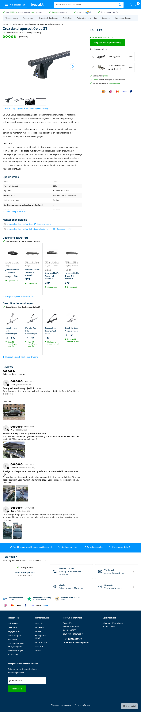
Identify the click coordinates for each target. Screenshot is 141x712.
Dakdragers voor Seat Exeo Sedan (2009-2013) (44, 24)
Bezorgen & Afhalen (40, 637)
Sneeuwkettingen (16, 650)
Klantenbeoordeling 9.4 (109, 12)
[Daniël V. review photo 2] (22, 493)
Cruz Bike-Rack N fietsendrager (71, 329)
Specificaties (22, 108)
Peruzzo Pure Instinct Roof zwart (50, 331)
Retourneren (41, 642)
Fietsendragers (14, 635)
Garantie (39, 646)
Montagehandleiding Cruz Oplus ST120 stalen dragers (29, 224)
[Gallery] (42, 72)
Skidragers (106, 18)
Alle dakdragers (11, 18)
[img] (17, 381)
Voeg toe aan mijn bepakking (107, 42)
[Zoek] (120, 5)
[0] (136, 4)
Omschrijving (9, 108)
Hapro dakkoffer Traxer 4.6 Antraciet (52, 276)
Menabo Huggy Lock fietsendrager (12, 331)
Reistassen (12, 639)
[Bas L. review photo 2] (17, 530)
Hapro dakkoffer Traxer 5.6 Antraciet (72, 276)
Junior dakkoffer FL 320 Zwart (12, 270)
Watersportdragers (123, 18)
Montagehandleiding (39, 108)
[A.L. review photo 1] (14, 450)
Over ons (39, 623)
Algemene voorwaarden (61, 705)
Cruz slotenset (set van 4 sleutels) (116, 67)
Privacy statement (82, 705)
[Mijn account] (130, 4)
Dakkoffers (67, 18)
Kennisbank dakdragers (48, 18)
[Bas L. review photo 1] (7, 530)
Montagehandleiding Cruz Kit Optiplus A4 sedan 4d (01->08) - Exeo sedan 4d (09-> (40, 229)
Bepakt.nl (6, 24)
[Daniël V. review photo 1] (9, 493)
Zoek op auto (28, 18)
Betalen (38, 631)
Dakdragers (18, 24)
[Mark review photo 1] (14, 412)
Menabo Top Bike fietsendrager (31, 331)
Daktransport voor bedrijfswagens (16, 645)
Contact (38, 650)
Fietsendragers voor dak (87, 18)
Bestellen (39, 627)
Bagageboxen (14, 631)
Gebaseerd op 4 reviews (14, 374)
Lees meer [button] (7, 401)
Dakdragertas (114, 56)
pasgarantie (114, 83)
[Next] (73, 66)
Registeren (17, 688)
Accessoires (13, 654)
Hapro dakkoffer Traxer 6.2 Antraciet (32, 272)
